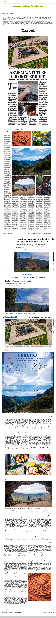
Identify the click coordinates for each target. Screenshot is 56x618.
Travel (15, 13)
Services (40, 1)
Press (43, 1)
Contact (50, 1)
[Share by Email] (7, 609)
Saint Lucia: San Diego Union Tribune (47, 612)
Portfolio (36, 1)
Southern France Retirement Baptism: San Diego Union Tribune (12, 612)
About (46, 1)
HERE (4, 18)
